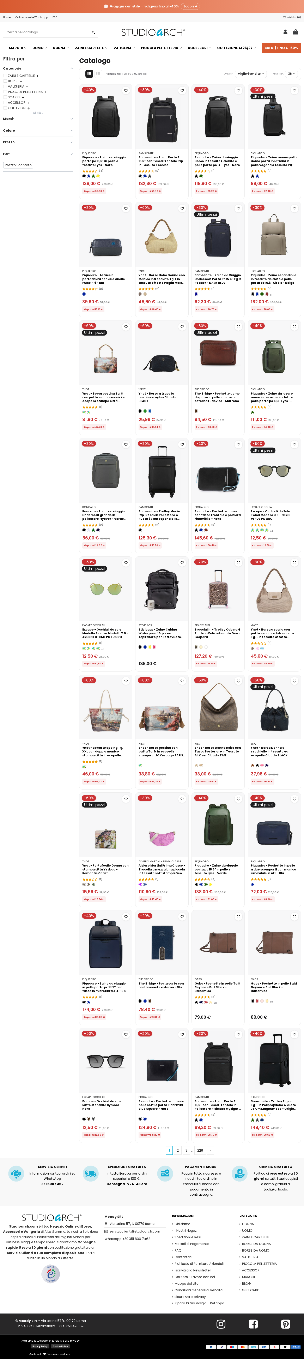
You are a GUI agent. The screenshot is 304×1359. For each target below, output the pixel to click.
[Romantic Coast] (89, 884)
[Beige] (145, 294)
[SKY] (262, 648)
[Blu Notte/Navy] (98, 530)
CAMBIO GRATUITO (275, 1166)
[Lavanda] (89, 530)
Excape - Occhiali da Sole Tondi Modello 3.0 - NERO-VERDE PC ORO (271, 515)
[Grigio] (93, 1119)
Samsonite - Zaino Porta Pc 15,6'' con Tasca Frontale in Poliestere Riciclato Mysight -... (216, 1107)
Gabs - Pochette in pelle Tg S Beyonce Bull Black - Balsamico (217, 987)
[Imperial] (84, 884)
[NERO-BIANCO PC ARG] (266, 530)
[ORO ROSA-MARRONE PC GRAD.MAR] (93, 648)
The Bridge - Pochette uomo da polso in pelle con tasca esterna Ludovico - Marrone (217, 397)
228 (200, 1150)
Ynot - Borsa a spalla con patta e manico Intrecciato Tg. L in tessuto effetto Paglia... (272, 635)
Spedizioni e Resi (188, 1237)
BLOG (246, 1283)
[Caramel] (252, 765)
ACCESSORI (251, 1270)
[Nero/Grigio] (149, 176)
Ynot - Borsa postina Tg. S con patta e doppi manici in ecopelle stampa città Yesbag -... (103, 399)
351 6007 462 (52, 1184)
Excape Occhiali (262, 507)
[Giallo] (98, 176)
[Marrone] (196, 411)
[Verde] (93, 176)
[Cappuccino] (210, 1002)
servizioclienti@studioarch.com (135, 1231)
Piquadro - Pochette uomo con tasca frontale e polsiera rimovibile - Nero (218, 515)
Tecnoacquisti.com (59, 1354)
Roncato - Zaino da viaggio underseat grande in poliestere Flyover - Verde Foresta (103, 517)
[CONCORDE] (93, 884)
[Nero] (84, 176)
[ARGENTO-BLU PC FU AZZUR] (84, 648)
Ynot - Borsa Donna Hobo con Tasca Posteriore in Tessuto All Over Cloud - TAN (218, 751)
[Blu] (89, 176)
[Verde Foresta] (93, 530)
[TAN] (201, 765)
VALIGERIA (250, 1257)
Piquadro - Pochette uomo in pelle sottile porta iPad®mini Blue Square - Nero (161, 1105)
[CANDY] (262, 765)
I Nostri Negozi (186, 1230)
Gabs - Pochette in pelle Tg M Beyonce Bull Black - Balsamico (274, 987)
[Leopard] (196, 647)
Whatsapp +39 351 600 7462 (127, 1238)
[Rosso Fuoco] (206, 1002)
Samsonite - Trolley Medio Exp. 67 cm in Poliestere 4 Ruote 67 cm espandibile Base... (159, 517)
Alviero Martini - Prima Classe (160, 861)
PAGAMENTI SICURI (201, 1166)
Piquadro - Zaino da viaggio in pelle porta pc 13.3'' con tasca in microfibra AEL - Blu (104, 987)
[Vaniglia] (201, 647)
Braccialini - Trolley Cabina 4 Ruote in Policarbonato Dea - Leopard (217, 633)
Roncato (89, 507)
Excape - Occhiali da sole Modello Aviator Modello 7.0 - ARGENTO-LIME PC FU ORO (105, 633)
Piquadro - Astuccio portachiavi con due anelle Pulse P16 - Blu (103, 279)
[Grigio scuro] (257, 1120)
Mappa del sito (187, 1283)
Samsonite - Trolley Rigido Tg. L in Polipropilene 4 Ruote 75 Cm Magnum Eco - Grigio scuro (273, 1107)
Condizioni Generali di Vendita (199, 1290)
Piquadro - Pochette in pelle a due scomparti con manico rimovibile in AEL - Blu (273, 869)
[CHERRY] (154, 647)
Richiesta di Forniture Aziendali (199, 1263)
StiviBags (145, 625)
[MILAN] (89, 412)
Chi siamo (182, 1224)
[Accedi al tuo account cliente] (285, 32)
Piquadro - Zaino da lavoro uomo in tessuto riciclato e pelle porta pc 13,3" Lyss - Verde (272, 399)
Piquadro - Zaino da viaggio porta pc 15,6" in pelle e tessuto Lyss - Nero (104, 161)
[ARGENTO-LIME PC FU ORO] (98, 648)
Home (7, 17)
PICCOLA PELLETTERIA (259, 1263)
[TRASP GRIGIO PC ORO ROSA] (252, 530)
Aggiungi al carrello (108, 143)
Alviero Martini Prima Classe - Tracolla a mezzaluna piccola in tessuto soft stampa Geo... (162, 869)
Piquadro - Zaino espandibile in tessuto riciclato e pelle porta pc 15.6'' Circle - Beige (273, 279)
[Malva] (140, 884)
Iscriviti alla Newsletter (193, 1270)
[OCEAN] (266, 765)
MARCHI (248, 1277)
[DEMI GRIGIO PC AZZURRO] (257, 530)
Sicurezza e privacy (190, 1296)
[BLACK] (140, 411)
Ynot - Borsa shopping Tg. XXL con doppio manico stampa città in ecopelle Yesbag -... (102, 753)
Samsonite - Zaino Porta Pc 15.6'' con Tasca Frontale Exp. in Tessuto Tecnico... (161, 161)
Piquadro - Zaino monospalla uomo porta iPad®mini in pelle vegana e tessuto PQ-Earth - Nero (274, 163)
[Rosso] (266, 294)
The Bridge (202, 389)
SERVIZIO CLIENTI (52, 1166)
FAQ (55, 17)
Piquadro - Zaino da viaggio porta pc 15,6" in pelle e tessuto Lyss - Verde (216, 869)
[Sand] (140, 294)
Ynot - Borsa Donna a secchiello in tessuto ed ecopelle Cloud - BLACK (269, 751)
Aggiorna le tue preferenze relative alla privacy (51, 1340)
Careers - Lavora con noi (195, 1277)
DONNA (248, 1224)
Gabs (198, 979)
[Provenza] (262, 1001)
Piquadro (89, 153)
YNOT (142, 271)
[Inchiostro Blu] (201, 1002)
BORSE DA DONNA (256, 1243)
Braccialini (203, 625)
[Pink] (257, 648)
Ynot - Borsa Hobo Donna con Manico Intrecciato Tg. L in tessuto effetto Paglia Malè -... (162, 281)
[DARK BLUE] (196, 294)
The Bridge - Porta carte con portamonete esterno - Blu (161, 985)
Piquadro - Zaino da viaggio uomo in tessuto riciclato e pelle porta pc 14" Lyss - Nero (217, 161)
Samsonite (146, 153)
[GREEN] (145, 411)
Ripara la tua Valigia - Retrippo (199, 1303)
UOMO (247, 1230)
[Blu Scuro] (262, 1120)
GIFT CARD (251, 1290)
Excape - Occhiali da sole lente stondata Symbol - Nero (101, 1105)
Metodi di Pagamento (192, 1243)
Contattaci (183, 1257)
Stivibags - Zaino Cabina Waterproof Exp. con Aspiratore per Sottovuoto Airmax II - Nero (160, 635)
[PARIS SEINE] (84, 412)
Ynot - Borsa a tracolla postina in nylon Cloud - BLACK (157, 397)
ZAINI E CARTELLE (255, 1237)
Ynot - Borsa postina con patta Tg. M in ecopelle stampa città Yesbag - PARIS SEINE (161, 753)
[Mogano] (206, 530)
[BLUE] (149, 411)
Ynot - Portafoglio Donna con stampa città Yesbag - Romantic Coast (105, 869)
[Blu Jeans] (145, 884)
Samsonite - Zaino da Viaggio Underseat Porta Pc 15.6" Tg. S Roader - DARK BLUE (218, 279)
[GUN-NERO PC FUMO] (89, 648)
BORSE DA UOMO (255, 1250)
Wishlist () (293, 17)
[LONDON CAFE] (84, 766)
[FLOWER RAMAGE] (206, 647)
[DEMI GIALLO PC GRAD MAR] (262, 530)
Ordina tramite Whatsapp (31, 17)
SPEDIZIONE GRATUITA (127, 1166)
